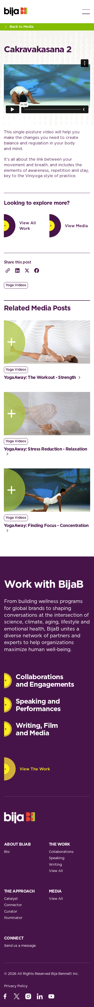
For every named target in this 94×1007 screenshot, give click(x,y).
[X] (17, 996)
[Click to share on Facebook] (36, 270)
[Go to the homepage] (19, 817)
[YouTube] (51, 996)
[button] (86, 11)
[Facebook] (5, 996)
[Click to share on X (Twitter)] (27, 270)
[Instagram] (28, 996)
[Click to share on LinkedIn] (17, 270)
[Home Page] (15, 11)
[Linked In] (40, 996)
